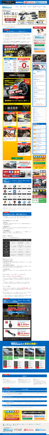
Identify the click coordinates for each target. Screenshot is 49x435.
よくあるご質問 (29, 7)
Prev (2, 357)
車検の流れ (24, 7)
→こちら (16, 104)
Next (45, 357)
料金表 (21, 7)
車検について (17, 7)
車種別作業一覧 (37, 120)
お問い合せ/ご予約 (39, 7)
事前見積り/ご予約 (33, 424)
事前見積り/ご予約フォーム (39, 116)
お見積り (34, 7)
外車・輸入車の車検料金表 (14, 295)
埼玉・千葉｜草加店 (14, 425)
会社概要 (44, 7)
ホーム (5, 424)
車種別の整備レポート (11, 296)
